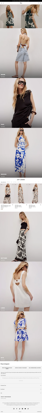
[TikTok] (19, 408)
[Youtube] (25, 408)
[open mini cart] (40, 3)
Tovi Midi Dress (18, 205)
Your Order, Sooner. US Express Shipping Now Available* (21, 0)
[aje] (21, 3)
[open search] (3, 3)
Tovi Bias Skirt (32, 205)
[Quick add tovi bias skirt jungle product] (40, 204)
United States (3, 398)
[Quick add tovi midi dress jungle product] (26, 204)
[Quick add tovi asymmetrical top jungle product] (12, 204)
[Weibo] (28, 408)
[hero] (21, 16)
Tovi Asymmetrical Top (6, 205)
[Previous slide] (36, 182)
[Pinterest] (22, 408)
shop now (3, 76)
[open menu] (1, 3)
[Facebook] (16, 408)
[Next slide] (39, 182)
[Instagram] (13, 408)
